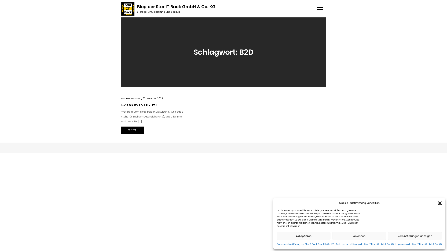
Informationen (130, 98)
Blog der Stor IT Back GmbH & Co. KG (176, 7)
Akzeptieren (304, 236)
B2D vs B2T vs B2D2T (139, 105)
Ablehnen (359, 236)
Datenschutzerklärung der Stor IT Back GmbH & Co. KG (305, 244)
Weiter (132, 130)
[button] (440, 203)
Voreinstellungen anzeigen (415, 236)
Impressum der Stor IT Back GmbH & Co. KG (418, 244)
